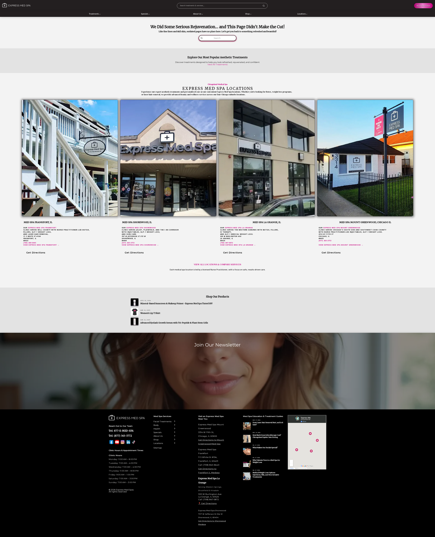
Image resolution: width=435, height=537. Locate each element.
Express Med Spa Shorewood (141, 228)
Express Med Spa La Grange (239, 228)
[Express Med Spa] (16, 5)
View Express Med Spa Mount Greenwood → (341, 245)
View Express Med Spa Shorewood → (140, 245)
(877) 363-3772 (128, 243)
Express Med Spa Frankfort (42, 228)
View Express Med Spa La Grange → (238, 245)
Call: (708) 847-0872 (208, 499)
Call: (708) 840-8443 (208, 465)
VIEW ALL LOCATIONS (205, 264)
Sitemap (157, 448)
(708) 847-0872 (226, 243)
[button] (94, 14)
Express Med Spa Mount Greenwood (341, 228)
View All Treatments (218, 64)
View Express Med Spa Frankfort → (41, 245)
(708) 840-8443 (29, 243)
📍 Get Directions (207, 503)
